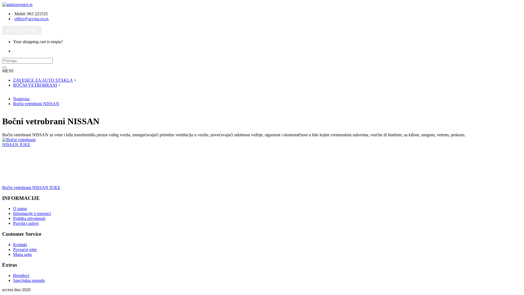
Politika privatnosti (29, 218)
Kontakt (20, 244)
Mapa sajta (22, 254)
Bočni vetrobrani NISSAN (36, 103)
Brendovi (21, 275)
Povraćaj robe (25, 249)
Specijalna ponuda (29, 280)
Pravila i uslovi (26, 223)
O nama (20, 208)
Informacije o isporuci (32, 213)
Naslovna (21, 98)
